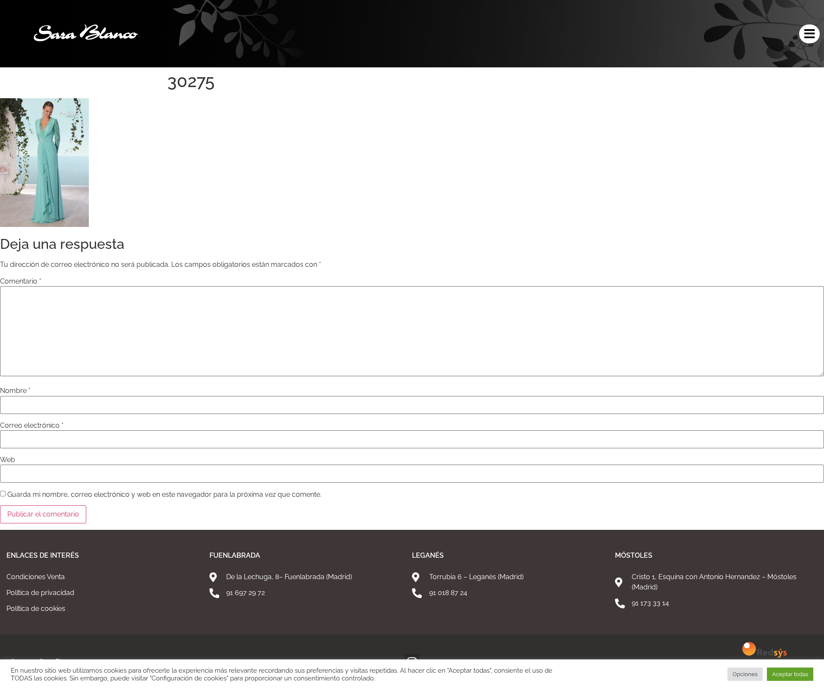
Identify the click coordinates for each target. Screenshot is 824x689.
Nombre (15, 390)
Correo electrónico (32, 425)
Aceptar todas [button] (790, 674)
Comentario (20, 281)
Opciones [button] (745, 674)
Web (7, 459)
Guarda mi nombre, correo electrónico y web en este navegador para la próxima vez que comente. (164, 494)
